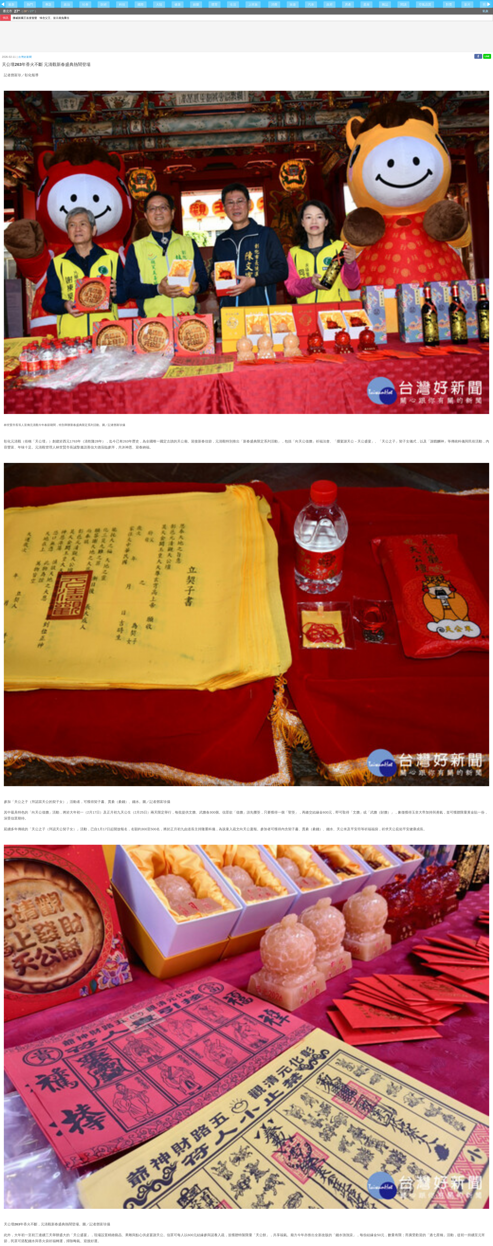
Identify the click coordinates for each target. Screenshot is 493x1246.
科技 (122, 4)
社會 (85, 4)
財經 (104, 4)
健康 (177, 4)
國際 (141, 4)
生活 (233, 4)
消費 (274, 4)
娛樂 (196, 4)
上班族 (253, 4)
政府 (329, 4)
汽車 (311, 4)
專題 (48, 4)
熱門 (30, 4)
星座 (366, 4)
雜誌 (385, 4)
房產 (348, 4)
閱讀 (403, 4)
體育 (214, 4)
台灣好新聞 (25, 56)
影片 (467, 4)
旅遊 (293, 4)
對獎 (449, 4)
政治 (67, 4)
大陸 (159, 4)
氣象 (485, 11)
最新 (11, 4)
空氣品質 (425, 4)
